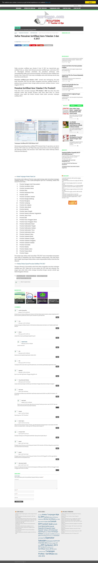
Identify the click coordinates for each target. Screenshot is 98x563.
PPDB (39, 543)
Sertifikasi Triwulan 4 (42, 276)
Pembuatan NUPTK (52, 541)
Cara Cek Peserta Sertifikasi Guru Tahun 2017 (30, 301)
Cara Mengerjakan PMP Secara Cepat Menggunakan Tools (68, 160)
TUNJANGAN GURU (55, 8)
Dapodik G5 (42, 528)
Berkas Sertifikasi (21, 276)
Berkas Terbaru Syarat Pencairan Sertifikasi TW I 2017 (31, 263)
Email (16, 493)
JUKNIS (52, 534)
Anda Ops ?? (64, 150)
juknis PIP (40, 535)
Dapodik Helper (50, 528)
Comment (17, 479)
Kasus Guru (51, 535)
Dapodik (52, 526)
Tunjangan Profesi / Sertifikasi (24, 278)
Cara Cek (47, 521)
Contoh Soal (47, 524)
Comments (79, 105)
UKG (55, 554)
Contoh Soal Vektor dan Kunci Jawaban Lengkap (72, 66)
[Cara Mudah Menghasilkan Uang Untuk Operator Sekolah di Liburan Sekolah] (66, 127)
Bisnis (56, 519)
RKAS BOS (44, 543)
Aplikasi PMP (52, 517)
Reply (57, 317)
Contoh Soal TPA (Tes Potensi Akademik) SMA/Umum (72, 76)
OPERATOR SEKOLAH (29, 8)
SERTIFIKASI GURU (33, 32)
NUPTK (43, 538)
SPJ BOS (55, 549)
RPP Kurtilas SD (42, 547)
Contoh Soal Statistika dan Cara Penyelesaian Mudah (70, 85)
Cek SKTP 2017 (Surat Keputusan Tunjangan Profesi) (19, 301)
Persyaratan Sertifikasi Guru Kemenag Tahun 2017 (42, 301)
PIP (59, 541)
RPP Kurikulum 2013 (49, 545)
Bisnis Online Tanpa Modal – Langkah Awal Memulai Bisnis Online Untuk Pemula (75, 111)
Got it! (90, 2)
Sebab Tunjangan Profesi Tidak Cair (26, 176)
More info (48, 2)
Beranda (18, 8)
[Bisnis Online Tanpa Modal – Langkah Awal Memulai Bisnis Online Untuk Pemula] (66, 114)
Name (16, 490)
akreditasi (40, 514)
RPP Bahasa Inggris (51, 543)
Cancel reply (17, 476)
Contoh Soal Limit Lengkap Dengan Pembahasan (71, 94)
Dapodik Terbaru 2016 (44, 530)
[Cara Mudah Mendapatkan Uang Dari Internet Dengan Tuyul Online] (66, 141)
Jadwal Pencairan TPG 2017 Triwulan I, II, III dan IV (54, 301)
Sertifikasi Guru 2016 (31, 276)
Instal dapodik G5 (47, 534)
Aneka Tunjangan (48, 514)
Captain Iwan (18, 41)
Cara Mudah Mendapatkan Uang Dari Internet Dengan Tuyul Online (76, 138)
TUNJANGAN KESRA (41, 551)
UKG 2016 (41, 556)
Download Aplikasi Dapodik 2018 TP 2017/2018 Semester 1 (71, 153)
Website (16, 497)
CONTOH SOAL (67, 8)
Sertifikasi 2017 (50, 547)
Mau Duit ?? (65, 105)
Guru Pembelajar (53, 532)
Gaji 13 (46, 531)
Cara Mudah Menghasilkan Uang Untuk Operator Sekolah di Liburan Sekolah (76, 124)
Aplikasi (46, 517)
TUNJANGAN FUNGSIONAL (24, 32)
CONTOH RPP (77, 8)
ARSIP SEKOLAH (42, 8)
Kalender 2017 (46, 535)
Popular (72, 105)
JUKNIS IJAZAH (57, 533)
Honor (40, 534)
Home (16, 32)
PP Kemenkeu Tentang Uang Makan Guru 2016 (25, 29)
